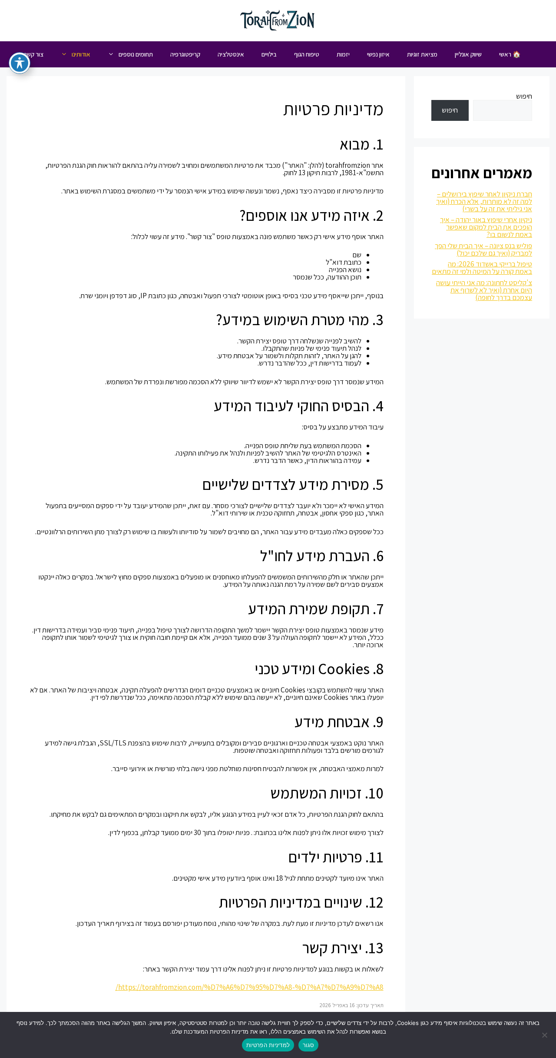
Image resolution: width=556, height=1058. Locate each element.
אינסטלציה (231, 54)
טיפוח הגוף (306, 54)
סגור (308, 1044)
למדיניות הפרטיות (268, 1044)
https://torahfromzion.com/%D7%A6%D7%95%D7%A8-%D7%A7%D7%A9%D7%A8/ (250, 987)
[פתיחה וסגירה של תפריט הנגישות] (19, 63)
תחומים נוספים (136, 54)
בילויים (269, 54)
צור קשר (33, 54)
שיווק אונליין (468, 54)
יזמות (343, 54)
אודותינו (81, 54)
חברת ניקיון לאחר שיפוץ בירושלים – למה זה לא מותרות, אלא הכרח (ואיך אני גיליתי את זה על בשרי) (484, 201)
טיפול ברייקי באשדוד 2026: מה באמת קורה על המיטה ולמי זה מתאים (482, 267)
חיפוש (524, 96)
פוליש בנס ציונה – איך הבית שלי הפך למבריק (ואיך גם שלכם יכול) (483, 249)
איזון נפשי (378, 54)
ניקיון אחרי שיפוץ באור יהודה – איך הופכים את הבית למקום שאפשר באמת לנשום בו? (486, 227)
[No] (545, 1035)
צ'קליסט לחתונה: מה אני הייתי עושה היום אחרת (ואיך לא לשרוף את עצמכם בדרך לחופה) (484, 290)
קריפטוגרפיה (185, 54)
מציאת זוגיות (422, 54)
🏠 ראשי (510, 54)
